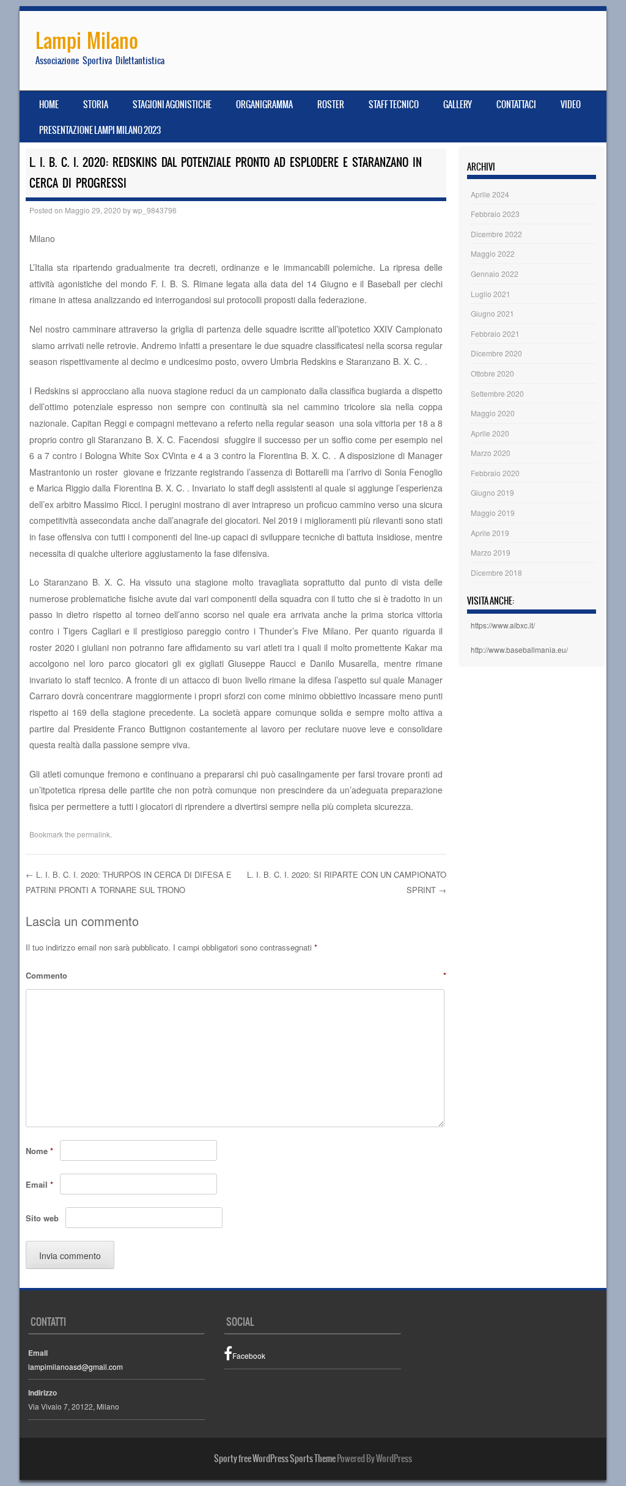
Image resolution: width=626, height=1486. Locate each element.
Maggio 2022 (493, 253)
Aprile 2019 (490, 533)
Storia (95, 104)
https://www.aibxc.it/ (503, 625)
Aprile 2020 (490, 433)
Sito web (42, 1218)
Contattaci (516, 104)
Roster (330, 104)
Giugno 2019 (492, 492)
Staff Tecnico (394, 104)
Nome (39, 1151)
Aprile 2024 (490, 194)
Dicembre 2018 (496, 572)
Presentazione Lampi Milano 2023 (100, 130)
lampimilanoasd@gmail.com (75, 1366)
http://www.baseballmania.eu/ (519, 649)
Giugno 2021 (492, 313)
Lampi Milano (86, 41)
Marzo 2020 (490, 452)
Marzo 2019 (490, 552)
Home (49, 104)
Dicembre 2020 (496, 353)
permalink (93, 834)
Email (39, 1184)
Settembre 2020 (497, 393)
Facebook (248, 1355)
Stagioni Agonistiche (172, 104)
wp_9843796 (155, 210)
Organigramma (264, 104)
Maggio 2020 (493, 413)
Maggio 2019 (493, 512)
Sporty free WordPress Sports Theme (275, 1458)
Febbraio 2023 (495, 213)
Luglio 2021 (490, 294)
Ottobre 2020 (492, 373)
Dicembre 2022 (496, 234)
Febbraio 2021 (495, 333)
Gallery (457, 104)
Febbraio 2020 (495, 473)
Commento (236, 975)
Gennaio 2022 (494, 273)
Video (571, 104)
